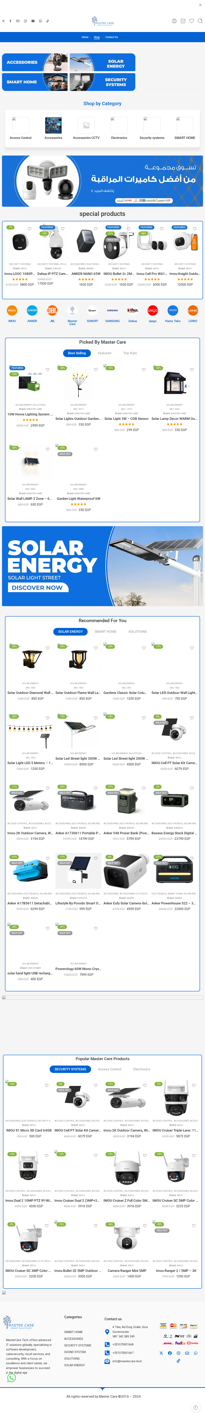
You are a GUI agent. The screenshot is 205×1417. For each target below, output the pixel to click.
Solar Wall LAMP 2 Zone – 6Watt (30, 499)
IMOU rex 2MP (185, 278)
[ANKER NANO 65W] (52, 241)
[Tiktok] (178, 1360)
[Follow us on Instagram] (25, 21)
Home (85, 37)
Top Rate (130, 353)
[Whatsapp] (195, 1353)
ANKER (56, 268)
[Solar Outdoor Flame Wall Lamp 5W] (78, 661)
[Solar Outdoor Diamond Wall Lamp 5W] (30, 661)
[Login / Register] (174, 21)
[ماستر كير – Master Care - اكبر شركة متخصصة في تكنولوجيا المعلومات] (102, 21)
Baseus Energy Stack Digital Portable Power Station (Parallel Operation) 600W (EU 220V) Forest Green (175, 833)
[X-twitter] (161, 1353)
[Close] (200, 5)
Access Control (162, 753)
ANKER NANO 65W (52, 274)
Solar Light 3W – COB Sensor (127, 419)
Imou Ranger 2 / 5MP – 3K (176, 1271)
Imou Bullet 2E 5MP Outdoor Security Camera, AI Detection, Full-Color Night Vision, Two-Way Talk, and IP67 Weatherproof (77, 1271)
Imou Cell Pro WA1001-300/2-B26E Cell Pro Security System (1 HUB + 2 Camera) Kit (119, 274)
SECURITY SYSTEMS (70, 1069)
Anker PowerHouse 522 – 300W (175, 903)
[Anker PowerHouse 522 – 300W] (175, 871)
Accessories (45, 264)
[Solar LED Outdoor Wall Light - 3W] (175, 661)
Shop (97, 37)
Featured (104, 353)
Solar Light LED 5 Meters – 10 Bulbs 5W (30, 763)
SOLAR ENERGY (23, 404)
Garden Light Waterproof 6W (78, 499)
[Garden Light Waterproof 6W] (78, 462)
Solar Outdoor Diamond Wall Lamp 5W (30, 693)
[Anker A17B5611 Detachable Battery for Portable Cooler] (30, 871)
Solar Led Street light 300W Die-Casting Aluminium (78, 758)
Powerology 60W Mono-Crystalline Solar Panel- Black (78, 969)
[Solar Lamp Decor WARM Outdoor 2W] (175, 382)
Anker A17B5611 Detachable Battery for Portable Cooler (30, 903)
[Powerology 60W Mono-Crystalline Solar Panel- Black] (78, 941)
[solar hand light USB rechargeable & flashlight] (30, 941)
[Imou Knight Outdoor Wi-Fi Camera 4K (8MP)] (152, 241)
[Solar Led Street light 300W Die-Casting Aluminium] (78, 730)
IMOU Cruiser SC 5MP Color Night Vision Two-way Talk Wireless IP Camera (176, 1200)
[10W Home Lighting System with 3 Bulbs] (30, 382)
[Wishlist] (29, 229)
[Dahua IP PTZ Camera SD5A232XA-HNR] (19, 241)
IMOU (90, 268)
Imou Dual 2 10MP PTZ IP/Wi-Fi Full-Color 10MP (28, 1200)
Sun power (34, 968)
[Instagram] (178, 1353)
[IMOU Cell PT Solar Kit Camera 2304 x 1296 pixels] (175, 730)
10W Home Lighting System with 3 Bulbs (30, 414)
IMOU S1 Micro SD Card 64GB (29, 1130)
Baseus (178, 827)
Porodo (82, 898)
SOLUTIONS (138, 632)
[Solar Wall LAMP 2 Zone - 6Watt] (30, 462)
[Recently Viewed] (195, 1407)
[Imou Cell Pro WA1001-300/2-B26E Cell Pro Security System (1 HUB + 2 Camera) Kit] (119, 241)
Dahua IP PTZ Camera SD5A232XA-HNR (19, 274)
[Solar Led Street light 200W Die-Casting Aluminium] (127, 730)
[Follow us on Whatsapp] (40, 21)
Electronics (61, 264)
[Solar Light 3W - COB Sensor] (127, 382)
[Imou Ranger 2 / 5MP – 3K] (176, 1238)
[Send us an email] (18, 21)
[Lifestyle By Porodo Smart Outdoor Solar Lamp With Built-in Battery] (78, 871)
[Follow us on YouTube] (33, 21)
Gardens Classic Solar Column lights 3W (127, 693)
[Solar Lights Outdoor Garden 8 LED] (78, 382)
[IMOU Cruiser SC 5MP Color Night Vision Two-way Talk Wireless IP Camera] (176, 1168)
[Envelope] (187, 1353)
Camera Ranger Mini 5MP (127, 1271)
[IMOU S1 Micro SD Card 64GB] (28, 1098)
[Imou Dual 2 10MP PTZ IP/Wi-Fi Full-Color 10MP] (28, 1168)
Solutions (33, 264)
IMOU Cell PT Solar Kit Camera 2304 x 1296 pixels (175, 763)
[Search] (200, 21)
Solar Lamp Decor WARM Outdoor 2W (175, 419)
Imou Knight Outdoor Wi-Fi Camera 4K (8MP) (152, 274)
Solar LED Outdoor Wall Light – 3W (175, 693)
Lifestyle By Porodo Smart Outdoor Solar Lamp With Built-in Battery (78, 903)
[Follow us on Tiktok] (47, 21)
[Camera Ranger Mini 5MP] (127, 1238)
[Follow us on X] (3, 21)
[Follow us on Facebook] (10, 21)
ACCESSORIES (73, 1339)
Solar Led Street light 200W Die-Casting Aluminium (127, 758)
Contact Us (111, 37)
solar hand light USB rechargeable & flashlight (30, 973)
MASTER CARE (34, 409)
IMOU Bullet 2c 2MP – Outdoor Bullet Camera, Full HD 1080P (85, 274)
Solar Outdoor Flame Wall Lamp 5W (78, 693)
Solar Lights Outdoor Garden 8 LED (78, 419)
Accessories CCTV (130, 893)
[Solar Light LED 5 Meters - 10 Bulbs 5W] (30, 730)
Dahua (24, 268)
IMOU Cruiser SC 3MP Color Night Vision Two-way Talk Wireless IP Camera (28, 1271)
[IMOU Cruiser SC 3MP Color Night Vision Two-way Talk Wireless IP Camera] (28, 1238)
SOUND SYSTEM (75, 1352)
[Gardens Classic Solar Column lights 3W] (127, 661)
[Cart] (183, 21)
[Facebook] (170, 1353)
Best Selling (77, 353)
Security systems (15, 264)
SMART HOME (106, 632)
